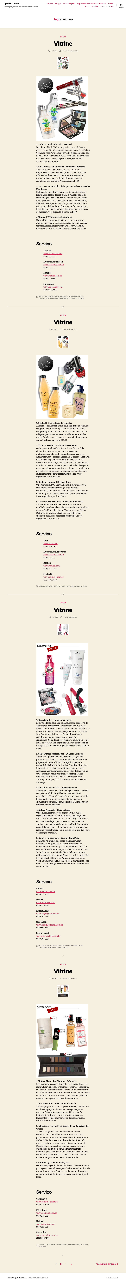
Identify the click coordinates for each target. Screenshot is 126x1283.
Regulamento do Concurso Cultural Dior (91, 4)
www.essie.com (50, 543)
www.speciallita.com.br (47, 1235)
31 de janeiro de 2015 (69, 329)
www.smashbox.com (52, 287)
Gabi (54, 51)
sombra (80, 298)
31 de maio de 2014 (69, 978)
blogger (58, 4)
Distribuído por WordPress (38, 1278)
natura (61, 298)
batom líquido (48, 296)
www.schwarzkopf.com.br (48, 936)
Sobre (110, 4)
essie (51, 586)
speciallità (42, 1247)
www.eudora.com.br (52, 253)
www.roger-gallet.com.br (47, 914)
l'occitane (42, 298)
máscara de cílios (52, 298)
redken (63, 586)
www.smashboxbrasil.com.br (49, 925)
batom (41, 296)
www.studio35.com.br (53, 577)
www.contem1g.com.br (46, 1202)
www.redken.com (51, 566)
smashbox (74, 298)
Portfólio (95, 6)
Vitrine (63, 43)
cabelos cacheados (60, 296)
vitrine (63, 36)
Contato (110, 6)
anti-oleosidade (44, 945)
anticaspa (53, 945)
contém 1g (42, 1244)
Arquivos (49, 4)
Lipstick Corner (11, 4)
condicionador (73, 296)
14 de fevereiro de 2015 (70, 51)
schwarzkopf (43, 947)
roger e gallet (78, 945)
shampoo (67, 298)
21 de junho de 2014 (70, 617)
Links (103, 6)
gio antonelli (51, 1244)
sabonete (70, 586)
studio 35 (84, 586)
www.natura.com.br (52, 276)
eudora (80, 296)
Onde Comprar (68, 4)
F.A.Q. (87, 6)
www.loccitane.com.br (53, 265)
